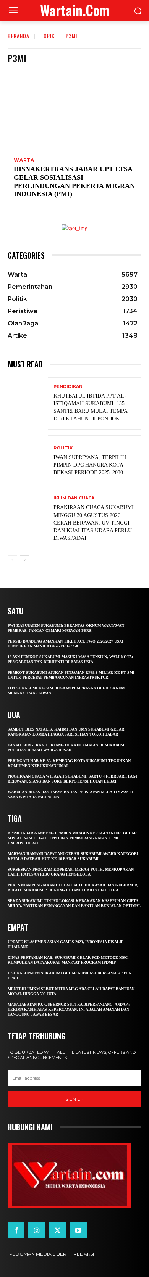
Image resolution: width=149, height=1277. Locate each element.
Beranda (18, 36)
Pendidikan (68, 387)
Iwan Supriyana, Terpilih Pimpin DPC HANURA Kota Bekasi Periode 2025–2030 (89, 464)
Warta (24, 160)
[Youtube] (78, 1230)
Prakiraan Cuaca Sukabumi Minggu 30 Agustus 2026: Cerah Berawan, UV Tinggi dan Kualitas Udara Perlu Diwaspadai (93, 522)
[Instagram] (36, 1230)
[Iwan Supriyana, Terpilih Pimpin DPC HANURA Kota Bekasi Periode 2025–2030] (28, 461)
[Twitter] (57, 1230)
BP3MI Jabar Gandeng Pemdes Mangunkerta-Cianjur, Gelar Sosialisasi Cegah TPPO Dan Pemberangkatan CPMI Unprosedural (72, 838)
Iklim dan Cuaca (73, 498)
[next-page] (24, 560)
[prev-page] (12, 560)
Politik (63, 448)
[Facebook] (16, 1230)
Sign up (75, 1099)
